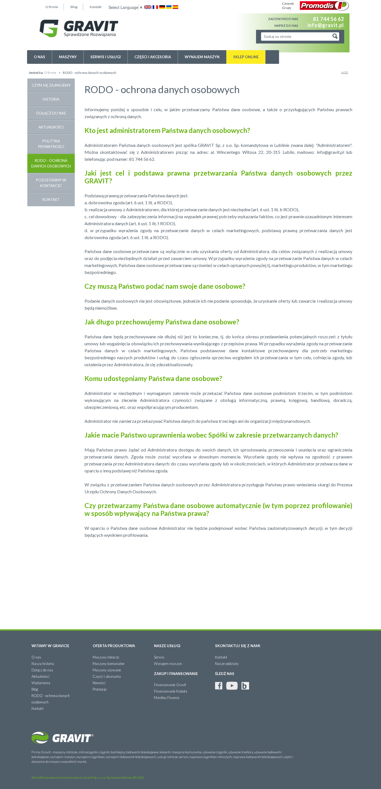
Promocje (100, 689)
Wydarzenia (41, 683)
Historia (51, 99)
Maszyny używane (107, 670)
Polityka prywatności (51, 144)
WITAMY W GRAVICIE (50, 646)
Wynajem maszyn (202, 57)
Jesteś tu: (36, 73)
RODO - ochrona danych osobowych (51, 163)
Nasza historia (43, 663)
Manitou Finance (166, 697)
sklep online (246, 57)
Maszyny (68, 57)
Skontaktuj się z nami (237, 646)
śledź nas (224, 673)
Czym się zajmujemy (51, 85)
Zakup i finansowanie (176, 673)
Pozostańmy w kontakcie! (51, 183)
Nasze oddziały (226, 663)
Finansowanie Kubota (170, 691)
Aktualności (51, 127)
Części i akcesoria (152, 57)
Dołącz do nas (51, 113)
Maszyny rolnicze (106, 657)
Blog (74, 7)
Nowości (99, 683)
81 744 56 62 (328, 19)
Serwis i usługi (105, 57)
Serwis (159, 657)
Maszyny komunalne (108, 663)
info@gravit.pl (325, 25)
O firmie (51, 7)
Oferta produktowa (114, 646)
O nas (39, 57)
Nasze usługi (167, 646)
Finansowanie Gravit (170, 685)
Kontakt (96, 7)
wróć (344, 72)
